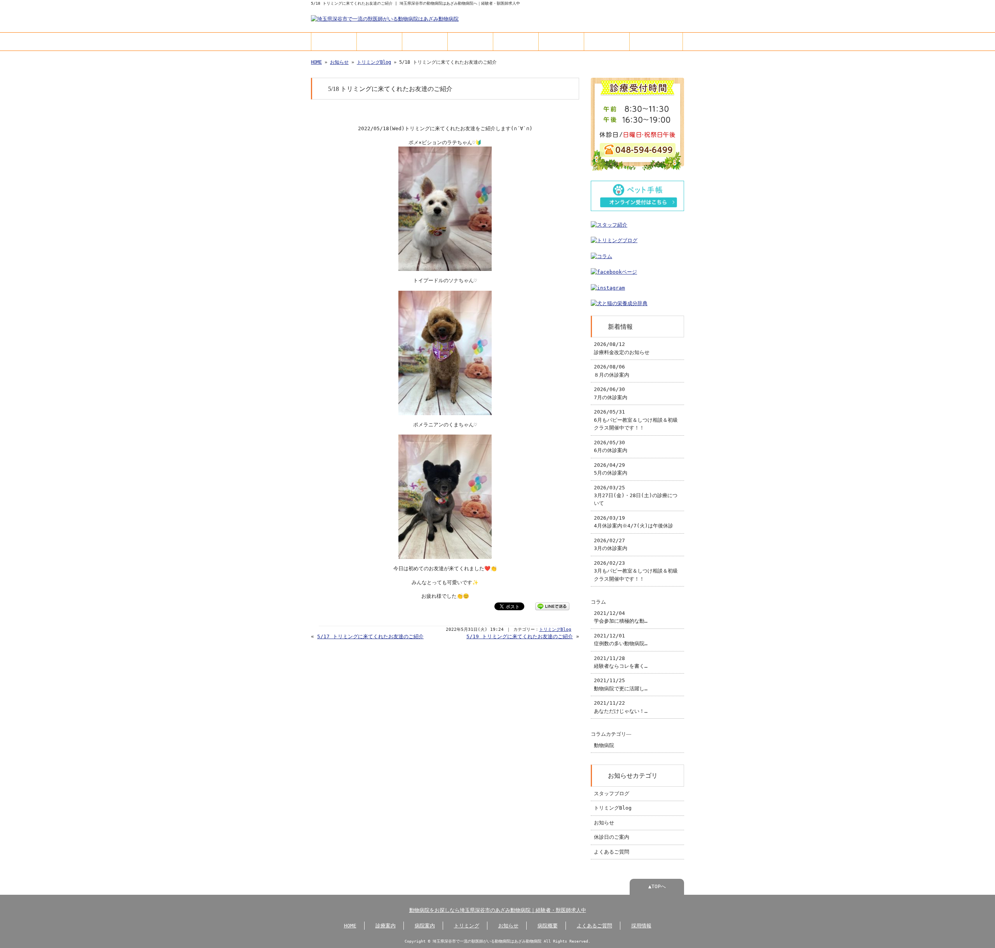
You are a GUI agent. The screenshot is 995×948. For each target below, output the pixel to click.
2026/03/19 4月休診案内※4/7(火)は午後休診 (633, 522)
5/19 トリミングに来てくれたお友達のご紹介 (519, 636)
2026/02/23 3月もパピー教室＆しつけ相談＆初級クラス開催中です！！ (636, 571)
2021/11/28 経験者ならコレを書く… (621, 662)
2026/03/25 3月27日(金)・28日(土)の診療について (635, 495)
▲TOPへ (657, 886)
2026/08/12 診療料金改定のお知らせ (621, 348)
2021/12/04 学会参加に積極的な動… (621, 617)
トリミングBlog (374, 62)
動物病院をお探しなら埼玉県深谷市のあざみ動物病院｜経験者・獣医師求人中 (497, 910)
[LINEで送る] (552, 606)
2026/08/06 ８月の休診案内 (611, 370)
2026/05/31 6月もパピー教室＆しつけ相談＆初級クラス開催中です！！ (636, 420)
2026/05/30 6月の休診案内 (610, 446)
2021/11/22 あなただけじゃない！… (621, 707)
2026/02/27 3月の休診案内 (610, 544)
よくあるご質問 (607, 41)
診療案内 (379, 41)
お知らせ (516, 41)
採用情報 (656, 41)
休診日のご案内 (611, 837)
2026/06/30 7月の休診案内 (610, 393)
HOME (334, 41)
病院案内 (425, 41)
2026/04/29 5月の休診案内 (610, 469)
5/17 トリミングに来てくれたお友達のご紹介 (370, 636)
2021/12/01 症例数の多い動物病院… (621, 639)
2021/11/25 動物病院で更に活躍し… (621, 684)
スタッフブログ (611, 793)
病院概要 (561, 41)
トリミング (470, 41)
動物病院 (604, 745)
